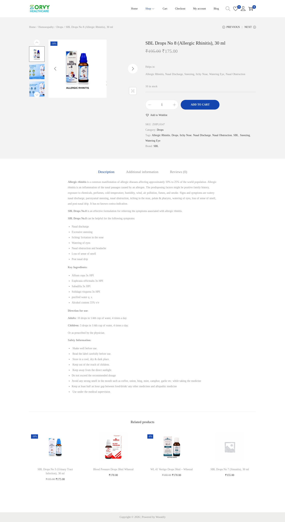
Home (32, 27)
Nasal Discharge (202, 135)
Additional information (142, 172)
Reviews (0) (178, 172)
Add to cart (200, 104)
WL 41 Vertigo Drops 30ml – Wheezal (171, 469)
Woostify (161, 517)
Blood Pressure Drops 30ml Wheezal (113, 469)
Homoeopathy (46, 27)
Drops (59, 27)
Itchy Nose (186, 135)
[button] (156, 115)
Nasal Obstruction (222, 135)
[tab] (106, 172)
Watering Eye (152, 140)
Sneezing (245, 135)
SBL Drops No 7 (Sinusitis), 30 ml (230, 469)
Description (106, 172)
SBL (235, 135)
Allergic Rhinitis (161, 135)
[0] (235, 8)
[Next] (133, 68)
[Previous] (55, 68)
